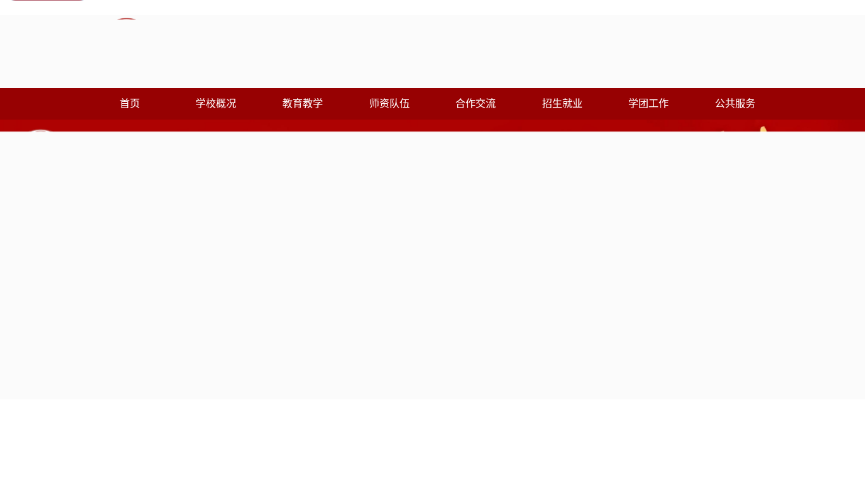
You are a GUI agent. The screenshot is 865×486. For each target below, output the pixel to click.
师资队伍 (389, 103)
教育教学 (302, 103)
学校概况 (216, 103)
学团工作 (648, 103)
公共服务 (735, 103)
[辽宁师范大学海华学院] (261, 49)
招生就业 (562, 103)
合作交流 (475, 103)
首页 (130, 103)
